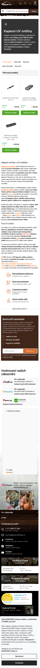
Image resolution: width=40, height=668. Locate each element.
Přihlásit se (30, 351)
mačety (23, 264)
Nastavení (19, 656)
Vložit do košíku (11, 113)
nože (18, 264)
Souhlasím (19, 663)
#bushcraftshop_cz (21, 487)
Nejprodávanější (7, 66)
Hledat (34, 11)
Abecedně (18, 66)
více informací (20, 563)
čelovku (18, 213)
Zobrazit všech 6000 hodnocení (24, 384)
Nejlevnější (17, 62)
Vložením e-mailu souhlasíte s (19, 356)
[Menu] (35, 3)
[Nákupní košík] (30, 3)
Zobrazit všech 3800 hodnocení (24, 394)
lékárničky (13, 266)
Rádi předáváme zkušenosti (22, 274)
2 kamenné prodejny (19, 290)
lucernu (9, 215)
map (18, 238)
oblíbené (25, 3)
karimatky (13, 264)
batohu (10, 194)
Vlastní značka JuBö (19, 299)
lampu (18, 215)
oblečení (26, 234)
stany (7, 264)
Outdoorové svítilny (8, 166)
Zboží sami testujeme (20, 282)
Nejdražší (26, 62)
